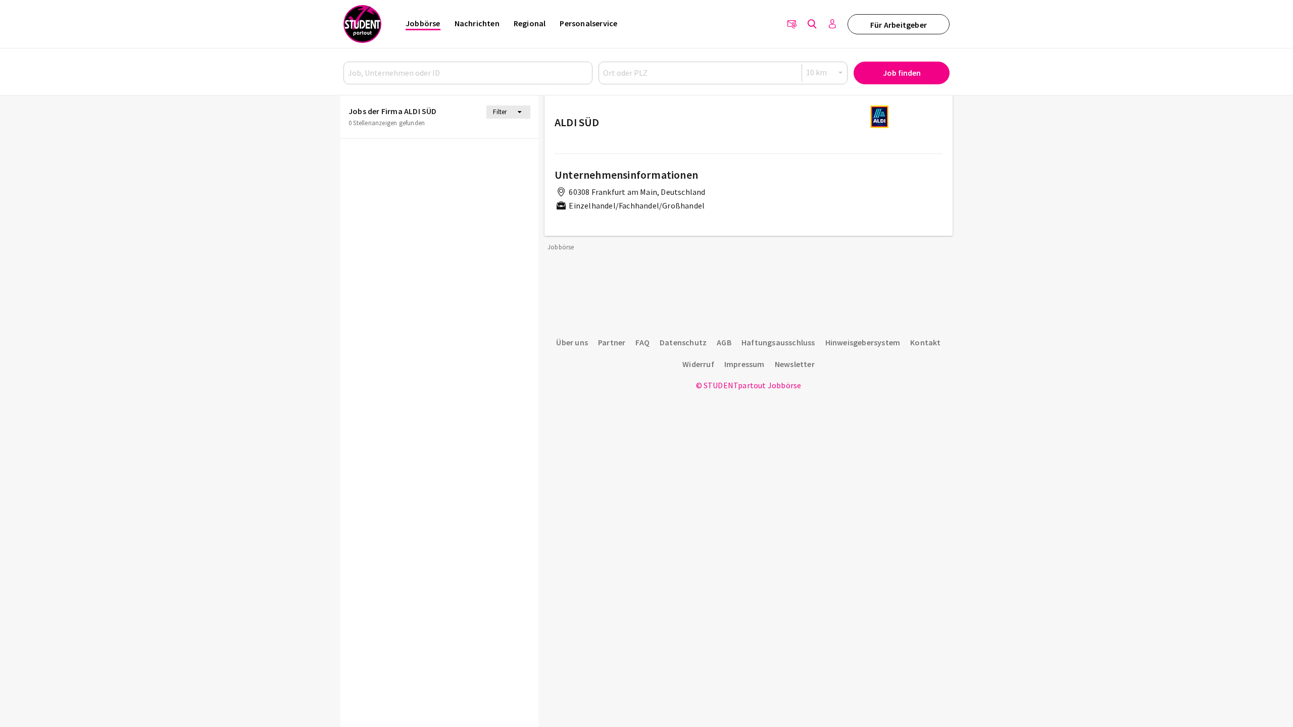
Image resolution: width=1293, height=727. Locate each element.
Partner (611, 342)
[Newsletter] (792, 24)
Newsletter (795, 364)
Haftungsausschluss (778, 342)
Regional (530, 23)
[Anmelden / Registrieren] (832, 24)
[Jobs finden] (812, 24)
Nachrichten (477, 23)
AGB (724, 342)
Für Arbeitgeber (898, 25)
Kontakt (925, 342)
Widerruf (698, 364)
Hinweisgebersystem (863, 342)
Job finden (902, 73)
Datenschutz (683, 342)
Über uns (572, 342)
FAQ (642, 342)
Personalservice (588, 23)
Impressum (744, 364)
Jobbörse (423, 23)
